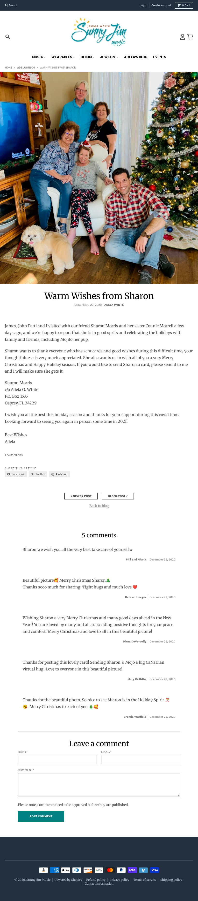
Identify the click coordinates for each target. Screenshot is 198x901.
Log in (143, 5)
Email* (106, 751)
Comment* (26, 770)
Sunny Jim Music (38, 879)
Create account (161, 5)
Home (8, 67)
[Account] (182, 37)
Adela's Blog (26, 67)
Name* (23, 751)
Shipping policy (171, 879)
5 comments (14, 454)
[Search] (8, 37)
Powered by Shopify (68, 879)
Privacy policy (119, 879)
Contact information (99, 883)
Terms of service (144, 879)
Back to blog (99, 506)
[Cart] (190, 37)
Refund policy (96, 879)
